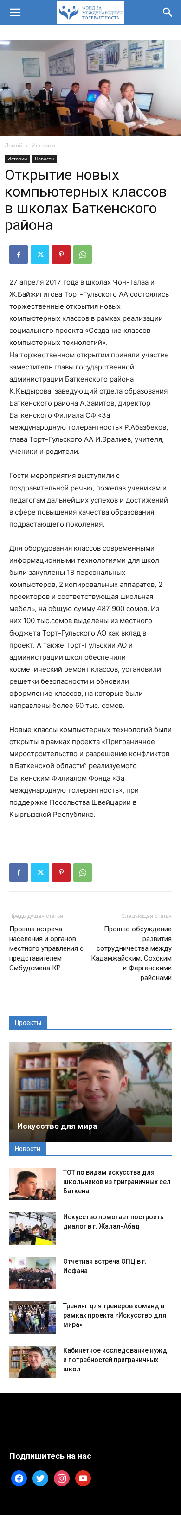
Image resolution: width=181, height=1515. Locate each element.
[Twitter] (40, 254)
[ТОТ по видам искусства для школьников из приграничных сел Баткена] (32, 1184)
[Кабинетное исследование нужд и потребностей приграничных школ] (32, 1362)
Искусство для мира (57, 1126)
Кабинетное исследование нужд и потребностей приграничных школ (115, 1360)
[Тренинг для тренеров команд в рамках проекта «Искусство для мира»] (32, 1317)
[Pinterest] (61, 254)
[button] (15, 12)
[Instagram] (62, 1477)
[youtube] (83, 1477)
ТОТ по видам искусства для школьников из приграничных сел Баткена (117, 1182)
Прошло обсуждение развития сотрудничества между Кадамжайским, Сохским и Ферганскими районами (131, 953)
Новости (44, 158)
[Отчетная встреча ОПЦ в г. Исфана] (32, 1273)
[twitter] (40, 1477)
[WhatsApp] (82, 254)
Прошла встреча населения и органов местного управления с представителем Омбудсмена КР (46, 948)
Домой (14, 145)
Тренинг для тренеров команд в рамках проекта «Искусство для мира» (114, 1315)
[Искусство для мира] (90, 1092)
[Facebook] (18, 254)
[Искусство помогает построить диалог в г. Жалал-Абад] (32, 1228)
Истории (43, 145)
